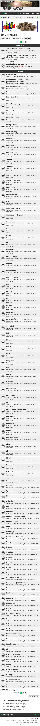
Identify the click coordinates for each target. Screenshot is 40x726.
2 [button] (23, 42)
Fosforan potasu (12, 593)
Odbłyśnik (10, 326)
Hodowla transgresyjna (15, 516)
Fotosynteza (11, 598)
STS (7, 201)
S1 (7, 243)
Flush (8, 618)
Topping (9, 166)
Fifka (8, 629)
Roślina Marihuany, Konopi (16, 87)
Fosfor (8, 608)
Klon (8, 444)
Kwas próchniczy (13, 402)
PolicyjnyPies (22, 488)
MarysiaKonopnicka (24, 99)
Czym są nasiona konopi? (16, 74)
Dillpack (9, 664)
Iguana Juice (11, 491)
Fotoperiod (10, 603)
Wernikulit (10, 146)
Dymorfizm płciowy (13, 654)
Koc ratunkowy (12, 437)
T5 (7, 173)
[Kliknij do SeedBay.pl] (20, 26)
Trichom (9, 159)
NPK (7, 333)
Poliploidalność (12, 277)
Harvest (9, 547)
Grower (9, 557)
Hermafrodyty (11, 92)
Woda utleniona (12, 118)
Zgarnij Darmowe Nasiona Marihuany (21, 56)
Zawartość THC (12, 97)
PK (7, 298)
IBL (7, 496)
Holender (9, 511)
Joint (8, 479)
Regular (9, 264)
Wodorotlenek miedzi (14, 111)
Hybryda (9, 501)
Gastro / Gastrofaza (14, 578)
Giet (8, 573)
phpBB (18, 720)
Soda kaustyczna (13, 208)
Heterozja (10, 532)
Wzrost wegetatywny (14, 104)
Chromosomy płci (13, 680)
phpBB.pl (36, 722)
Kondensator (11, 423)
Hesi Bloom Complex (14, 537)
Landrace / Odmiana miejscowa (19, 319)
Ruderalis (10, 250)
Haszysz (9, 542)
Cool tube (10, 685)
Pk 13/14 (9, 291)
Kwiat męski (11, 395)
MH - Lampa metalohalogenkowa (19, 347)
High (8, 527)
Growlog (9, 552)
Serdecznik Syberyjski (14, 215)
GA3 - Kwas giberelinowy (16, 583)
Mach (8, 368)
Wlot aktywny (11, 132)
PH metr (9, 305)
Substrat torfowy (13, 180)
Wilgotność (10, 139)
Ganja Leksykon (9, 35)
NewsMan (21, 76)
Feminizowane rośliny (14, 634)
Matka (8, 354)
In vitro (9, 486)
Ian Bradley (35, 718)
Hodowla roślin (12, 521)
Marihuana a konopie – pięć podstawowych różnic (17, 81)
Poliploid (9, 284)
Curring (9, 675)
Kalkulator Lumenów (14, 472)
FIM (7, 624)
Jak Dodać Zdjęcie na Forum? (18, 49)
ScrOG (8, 236)
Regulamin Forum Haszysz (16, 64)
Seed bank (10, 222)
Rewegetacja (11, 257)
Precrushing (11, 271)
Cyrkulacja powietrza (14, 670)
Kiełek (8, 458)
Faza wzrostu (11, 639)
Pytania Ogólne (12, 52)
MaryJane (10, 361)
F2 (7, 649)
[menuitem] (5, 13)
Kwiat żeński (11, 389)
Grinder (9, 562)
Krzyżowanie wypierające (16, 409)
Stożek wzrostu (12, 194)
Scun (8, 229)
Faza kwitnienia (12, 644)
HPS (7, 506)
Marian (20, 51)
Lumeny (9, 382)
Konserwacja (11, 416)
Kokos (8, 430)
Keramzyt (10, 465)
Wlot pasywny (11, 125)
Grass (8, 567)
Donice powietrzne (13, 659)
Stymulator (10, 187)
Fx (7, 588)
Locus (8, 375)
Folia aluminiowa (13, 613)
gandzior (21, 58)
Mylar (8, 340)
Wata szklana (11, 153)
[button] (26, 42)
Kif (7, 451)
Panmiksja (10, 312)
